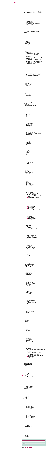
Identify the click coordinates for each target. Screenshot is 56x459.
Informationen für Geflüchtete (29, 142)
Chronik (26, 20)
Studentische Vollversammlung (30, 248)
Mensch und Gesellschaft (29, 112)
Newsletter (26, 397)
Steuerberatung (29, 239)
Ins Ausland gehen (26, 388)
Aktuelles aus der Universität (26, 398)
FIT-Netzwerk (27, 304)
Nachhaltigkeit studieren (26, 362)
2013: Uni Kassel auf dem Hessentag (30, 24)
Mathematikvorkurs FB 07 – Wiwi (29, 162)
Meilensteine (27, 342)
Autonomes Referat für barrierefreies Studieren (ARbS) (34, 209)
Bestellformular (26, 435)
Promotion (26, 319)
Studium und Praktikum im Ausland (29, 172)
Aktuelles (27, 182)
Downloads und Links (28, 183)
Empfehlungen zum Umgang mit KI (30, 405)
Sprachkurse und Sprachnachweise (30, 184)
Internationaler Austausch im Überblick (28, 376)
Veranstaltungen (27, 313)
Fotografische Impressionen (31, 358)
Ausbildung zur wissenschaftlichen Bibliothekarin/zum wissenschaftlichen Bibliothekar (34, 68)
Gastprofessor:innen (28, 338)
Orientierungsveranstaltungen (29, 106)
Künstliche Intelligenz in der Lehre (30, 406)
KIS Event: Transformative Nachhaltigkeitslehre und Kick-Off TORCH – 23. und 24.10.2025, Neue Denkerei (36, 350)
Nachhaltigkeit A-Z (27, 366)
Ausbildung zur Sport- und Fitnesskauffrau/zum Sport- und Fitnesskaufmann (35, 64)
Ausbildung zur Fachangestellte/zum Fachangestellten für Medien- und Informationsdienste (34, 56)
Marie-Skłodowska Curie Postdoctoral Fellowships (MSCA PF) (33, 294)
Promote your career (28, 254)
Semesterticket (29, 227)
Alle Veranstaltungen (28, 348)
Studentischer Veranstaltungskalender (30, 247)
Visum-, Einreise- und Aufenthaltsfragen (30, 385)
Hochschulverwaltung (27, 42)
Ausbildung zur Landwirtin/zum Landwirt (31, 63)
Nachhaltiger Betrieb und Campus (28, 364)
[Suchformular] (36, 0)
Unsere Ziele (27, 329)
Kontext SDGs (28, 330)
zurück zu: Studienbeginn (29, 161)
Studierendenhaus (28, 246)
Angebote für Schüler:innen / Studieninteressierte (30, 105)
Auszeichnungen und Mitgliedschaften (29, 264)
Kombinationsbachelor (28, 95)
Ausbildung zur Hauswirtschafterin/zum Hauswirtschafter (33, 62)
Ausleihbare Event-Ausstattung (28, 434)
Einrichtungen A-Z (27, 44)
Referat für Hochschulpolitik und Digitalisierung (33, 197)
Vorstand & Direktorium (29, 339)
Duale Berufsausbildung (28, 52)
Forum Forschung (28, 267)
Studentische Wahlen (29, 216)
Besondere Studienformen (29, 124)
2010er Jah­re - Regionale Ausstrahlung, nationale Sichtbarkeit (33, 23)
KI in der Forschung (28, 414)
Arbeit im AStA (29, 244)
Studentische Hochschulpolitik (29, 192)
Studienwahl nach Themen (29, 107)
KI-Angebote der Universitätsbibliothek (30, 416)
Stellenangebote (26, 76)
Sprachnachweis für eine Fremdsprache (30, 132)
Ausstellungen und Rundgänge (28, 426)
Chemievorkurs (27, 152)
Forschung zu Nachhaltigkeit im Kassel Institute (31, 331)
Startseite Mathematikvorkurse (29, 154)
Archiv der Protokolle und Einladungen (32, 215)
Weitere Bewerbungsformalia (29, 134)
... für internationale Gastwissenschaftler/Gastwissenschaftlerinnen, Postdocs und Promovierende (35, 382)
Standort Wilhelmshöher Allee (28, 82)
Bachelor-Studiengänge (27, 94)
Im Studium (25, 169)
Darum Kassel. (26, 50)
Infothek (26, 180)
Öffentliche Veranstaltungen (27, 424)
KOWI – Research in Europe (29, 314)
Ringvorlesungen (27, 425)
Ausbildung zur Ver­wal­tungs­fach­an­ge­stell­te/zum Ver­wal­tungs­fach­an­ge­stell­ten (35, 65)
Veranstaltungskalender (27, 255)
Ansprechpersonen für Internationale (30, 143)
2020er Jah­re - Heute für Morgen (29, 21)
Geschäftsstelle (28, 340)
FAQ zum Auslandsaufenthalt (29, 185)
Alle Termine (27, 374)
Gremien (26, 40)
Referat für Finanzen (30, 198)
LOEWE (28, 291)
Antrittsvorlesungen (28, 332)
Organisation (25, 32)
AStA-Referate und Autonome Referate (31, 194)
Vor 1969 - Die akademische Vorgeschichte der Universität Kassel (33, 31)
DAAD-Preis (27, 253)
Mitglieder (27, 337)
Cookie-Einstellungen (13, 455)
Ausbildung (26, 51)
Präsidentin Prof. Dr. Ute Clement (29, 34)
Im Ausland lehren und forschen (28, 390)
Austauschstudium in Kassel (29, 141)
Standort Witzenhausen (27, 87)
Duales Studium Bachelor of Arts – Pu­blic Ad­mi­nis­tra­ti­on (32, 72)
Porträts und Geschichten (27, 428)
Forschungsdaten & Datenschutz (30, 310)
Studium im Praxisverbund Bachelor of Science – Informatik (33, 74)
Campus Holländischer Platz (28, 81)
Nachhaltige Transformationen (28, 273)
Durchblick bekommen (27, 104)
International (24, 375)
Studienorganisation (27, 170)
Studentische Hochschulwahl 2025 (32, 217)
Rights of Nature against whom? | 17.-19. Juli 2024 (33, 354)
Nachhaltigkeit (24, 322)
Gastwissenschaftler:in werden (29, 282)
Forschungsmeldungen (28, 272)
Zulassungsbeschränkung (29, 125)
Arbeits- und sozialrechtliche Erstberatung (32, 237)
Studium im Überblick (26, 92)
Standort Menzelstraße (27, 85)
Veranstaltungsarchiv (28, 351)
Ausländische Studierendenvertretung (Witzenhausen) (34, 210)
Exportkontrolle (28, 312)
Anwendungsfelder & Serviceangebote (30, 408)
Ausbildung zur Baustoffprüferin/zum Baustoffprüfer (32, 53)
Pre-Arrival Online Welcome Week (29, 165)
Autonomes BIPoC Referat (31, 207)
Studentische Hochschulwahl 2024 (32, 218)
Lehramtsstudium (27, 96)
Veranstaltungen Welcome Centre (29, 386)
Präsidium (26, 33)
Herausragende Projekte (27, 263)
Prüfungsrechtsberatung (30, 236)
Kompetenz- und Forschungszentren (30, 262)
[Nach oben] (45, 455)
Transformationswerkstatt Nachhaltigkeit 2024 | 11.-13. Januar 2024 (35, 355)
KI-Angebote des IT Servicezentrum (30, 417)
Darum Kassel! (26, 144)
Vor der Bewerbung (26, 103)
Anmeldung (28, 117)
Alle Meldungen (28, 347)
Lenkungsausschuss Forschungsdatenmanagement (31, 266)
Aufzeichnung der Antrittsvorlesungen (32, 357)
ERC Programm (29, 293)
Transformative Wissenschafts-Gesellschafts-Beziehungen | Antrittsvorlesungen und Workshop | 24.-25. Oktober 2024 (34, 353)
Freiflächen (26, 367)
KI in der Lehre (28, 409)
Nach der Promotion (27, 320)
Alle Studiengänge (26, 93)
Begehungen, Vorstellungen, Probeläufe (30, 281)
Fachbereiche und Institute (28, 41)
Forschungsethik (28, 309)
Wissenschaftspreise (29, 285)
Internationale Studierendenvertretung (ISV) (32, 234)
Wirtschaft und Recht (28, 113)
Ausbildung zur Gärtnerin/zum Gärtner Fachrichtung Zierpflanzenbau (34, 61)
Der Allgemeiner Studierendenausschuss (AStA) (32, 193)
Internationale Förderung (29, 292)
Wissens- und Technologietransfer (28, 321)
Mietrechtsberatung (29, 238)
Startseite (27, 191)
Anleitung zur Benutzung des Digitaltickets (33, 228)
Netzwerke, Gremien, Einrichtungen (29, 265)
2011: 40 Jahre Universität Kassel (30, 25)
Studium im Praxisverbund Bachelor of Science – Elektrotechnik (33, 73)
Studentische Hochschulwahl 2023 (32, 219)
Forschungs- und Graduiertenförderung (28, 275)
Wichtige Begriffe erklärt (28, 150)
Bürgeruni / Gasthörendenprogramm (29, 102)
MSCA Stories (28, 301)
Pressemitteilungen (26, 418)
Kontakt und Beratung (26, 256)
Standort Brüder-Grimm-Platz (28, 86)
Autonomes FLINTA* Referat (31, 206)
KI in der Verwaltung (28, 415)
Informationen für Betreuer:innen (31, 300)
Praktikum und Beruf (27, 171)
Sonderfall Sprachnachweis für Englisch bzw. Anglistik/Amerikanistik (34, 133)
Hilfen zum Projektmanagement (30, 311)
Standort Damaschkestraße (28, 84)
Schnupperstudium (28, 116)
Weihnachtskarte (27, 436)
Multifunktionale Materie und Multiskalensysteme (30, 271)
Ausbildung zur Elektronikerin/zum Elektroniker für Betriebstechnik (34, 54)
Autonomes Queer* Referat (31, 205)
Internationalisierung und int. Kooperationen (30, 395)
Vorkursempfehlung (28, 151)
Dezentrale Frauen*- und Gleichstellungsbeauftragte (32, 341)
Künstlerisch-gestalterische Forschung (30, 283)
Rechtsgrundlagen (29, 224)
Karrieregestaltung (28, 284)
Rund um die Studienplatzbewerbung (29, 123)
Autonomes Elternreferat (31, 208)
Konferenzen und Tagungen (27, 427)
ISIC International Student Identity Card (31, 235)
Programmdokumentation (31, 356)
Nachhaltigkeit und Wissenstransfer (28, 363)
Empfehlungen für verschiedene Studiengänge (31, 155)
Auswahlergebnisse (28, 126)
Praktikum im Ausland (28, 174)
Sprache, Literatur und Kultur (29, 114)
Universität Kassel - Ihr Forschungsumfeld (32, 302)
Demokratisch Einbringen (30, 245)
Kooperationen (26, 377)
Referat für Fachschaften (31, 199)
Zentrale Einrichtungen (27, 43)
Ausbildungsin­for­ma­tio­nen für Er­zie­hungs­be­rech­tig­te (32, 75)
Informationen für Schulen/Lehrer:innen (30, 122)
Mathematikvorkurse (28, 153)
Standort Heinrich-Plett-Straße (28, 83)
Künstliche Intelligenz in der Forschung (30, 407)
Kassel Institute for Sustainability (28, 328)
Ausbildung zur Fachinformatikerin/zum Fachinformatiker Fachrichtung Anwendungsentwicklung (34, 58)
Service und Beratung (28, 225)
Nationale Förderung (28, 290)
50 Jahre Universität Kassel (29, 22)
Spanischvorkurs (27, 163)
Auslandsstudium (28, 173)
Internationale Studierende (28, 135)
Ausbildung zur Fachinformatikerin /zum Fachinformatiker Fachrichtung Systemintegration (34, 60)
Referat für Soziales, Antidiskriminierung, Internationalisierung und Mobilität (35, 196)
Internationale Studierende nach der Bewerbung (30, 164)
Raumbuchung (29, 226)
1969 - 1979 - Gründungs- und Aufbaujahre (30, 30)
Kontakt (27, 181)
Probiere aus (27, 115)
